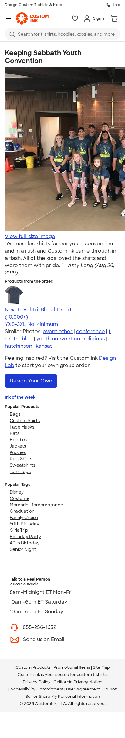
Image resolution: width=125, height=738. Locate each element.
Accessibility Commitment (36, 689)
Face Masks (22, 427)
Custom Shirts (25, 420)
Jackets (18, 446)
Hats (14, 433)
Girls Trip (19, 530)
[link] (32, 18)
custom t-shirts (92, 674)
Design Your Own (31, 381)
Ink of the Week (20, 397)
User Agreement (83, 689)
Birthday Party (25, 536)
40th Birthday (24, 543)
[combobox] (62, 34)
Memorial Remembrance (36, 505)
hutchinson (18, 346)
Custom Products (33, 667)
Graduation (22, 511)
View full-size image (30, 236)
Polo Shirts (21, 459)
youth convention (58, 339)
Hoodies (18, 439)
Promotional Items (71, 667)
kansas (44, 346)
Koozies (18, 452)
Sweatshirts (22, 465)
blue (27, 339)
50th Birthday (24, 524)
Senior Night (23, 549)
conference (90, 331)
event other (58, 331)
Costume (19, 498)
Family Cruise (24, 517)
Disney (17, 492)
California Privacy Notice (78, 681)
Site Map (101, 667)
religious (94, 339)
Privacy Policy (37, 681)
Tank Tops (20, 471)
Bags (15, 414)
